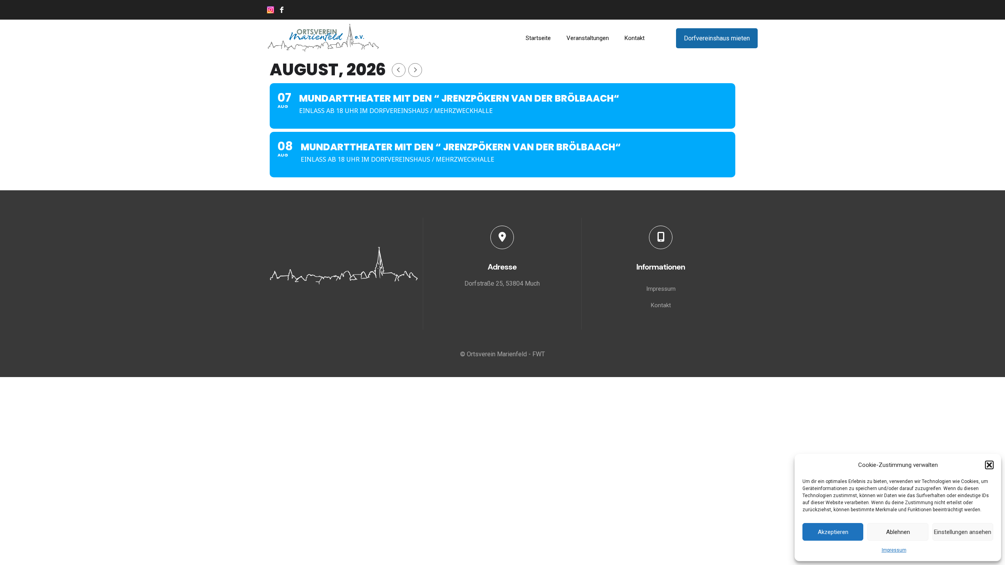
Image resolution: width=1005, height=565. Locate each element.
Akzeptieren (833, 532)
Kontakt (661, 305)
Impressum (894, 550)
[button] (989, 465)
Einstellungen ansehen (962, 532)
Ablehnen (898, 532)
